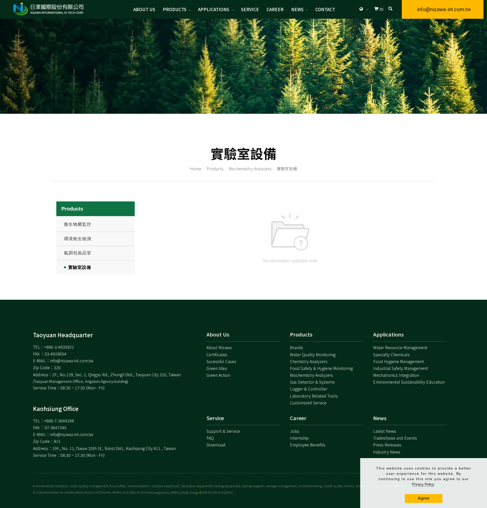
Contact (325, 9)
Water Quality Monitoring (313, 354)
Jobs (294, 431)
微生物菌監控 (77, 224)
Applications (213, 9)
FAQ (210, 438)
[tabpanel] (243, 66)
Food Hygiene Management (398, 361)
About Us (144, 9)
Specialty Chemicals (391, 354)
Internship (299, 438)
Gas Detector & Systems (312, 382)
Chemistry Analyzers (308, 361)
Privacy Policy (423, 484)
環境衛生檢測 (77, 238)
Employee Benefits (307, 445)
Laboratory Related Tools (314, 396)
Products (174, 9)
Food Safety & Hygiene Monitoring (321, 368)
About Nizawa (219, 347)
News (297, 9)
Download (215, 445)
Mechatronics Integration (396, 375)
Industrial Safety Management (400, 368)
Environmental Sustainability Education (409, 382)
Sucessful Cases (221, 361)
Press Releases (387, 445)
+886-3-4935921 (59, 347)
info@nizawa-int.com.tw (444, 9)
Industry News (386, 452)
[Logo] (48, 9)
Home (195, 168)
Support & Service (223, 431)
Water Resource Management (400, 347)
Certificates (216, 354)
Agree (423, 498)
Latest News (384, 431)
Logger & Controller (308, 389)
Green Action (218, 375)
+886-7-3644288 (59, 421)
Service (250, 9)
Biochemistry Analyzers (250, 168)
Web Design (191, 492)
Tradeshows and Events (395, 438)
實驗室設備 (287, 168)
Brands (296, 347)
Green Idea (216, 368)
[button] (390, 9)
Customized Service (308, 403)
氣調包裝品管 (77, 253)
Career (275, 9)
